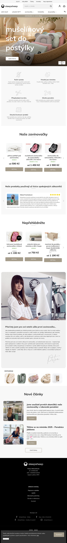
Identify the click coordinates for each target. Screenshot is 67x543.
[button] (60, 62)
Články (32, 1)
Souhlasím (59, 534)
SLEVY (18, 1)
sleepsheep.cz (48, 520)
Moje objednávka (47, 1)
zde (38, 535)
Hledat (51, 6)
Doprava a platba (33, 490)
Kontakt (33, 501)
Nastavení (6, 538)
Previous (4, 158)
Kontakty (38, 1)
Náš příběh (25, 1)
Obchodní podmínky (33, 496)
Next (63, 158)
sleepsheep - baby (24, 517)
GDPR (33, 493)
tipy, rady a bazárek (45, 517)
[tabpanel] (14, 158)
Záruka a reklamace (33, 498)
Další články (33, 450)
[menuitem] (4, 11)
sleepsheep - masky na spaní (26, 520)
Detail (14, 169)
